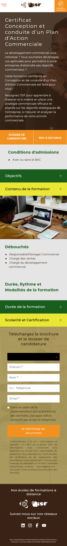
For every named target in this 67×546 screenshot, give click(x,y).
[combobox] (11, 388)
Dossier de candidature (16, 136)
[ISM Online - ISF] (31, 6)
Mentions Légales (48, 542)
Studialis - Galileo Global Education (26, 542)
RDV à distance (50, 137)
